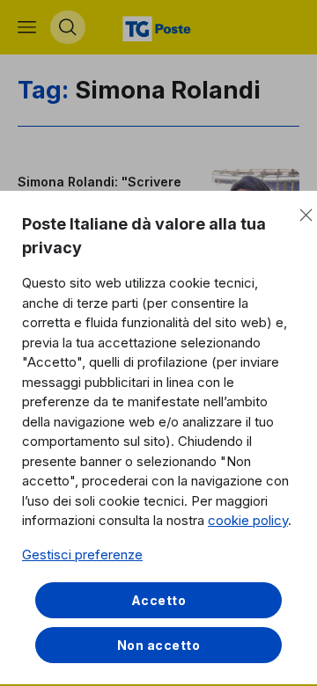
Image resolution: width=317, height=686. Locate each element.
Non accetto (159, 645)
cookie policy (248, 520)
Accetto (159, 600)
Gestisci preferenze (82, 554)
